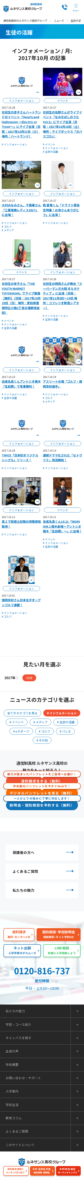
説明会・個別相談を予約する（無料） (42, 804)
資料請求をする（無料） (41, 780)
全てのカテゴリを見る (22, 713)
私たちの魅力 (23, 890)
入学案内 (12, 1091)
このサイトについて (20, 1145)
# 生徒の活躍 (50, 151)
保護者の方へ (23, 852)
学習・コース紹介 (18, 1024)
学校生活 (12, 1104)
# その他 (42, 740)
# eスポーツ (21, 731)
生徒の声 (12, 1051)
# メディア (8, 230)
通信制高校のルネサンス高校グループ (25, 21)
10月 (29, 678)
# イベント (49, 144)
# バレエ (65, 731)
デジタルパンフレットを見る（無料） (42, 792)
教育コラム (14, 1118)
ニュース (59, 21)
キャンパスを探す (18, 1037)
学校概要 (12, 1064)
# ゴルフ (7, 226)
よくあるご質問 (25, 871)
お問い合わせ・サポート (23, 1078)
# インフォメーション (14, 144)
